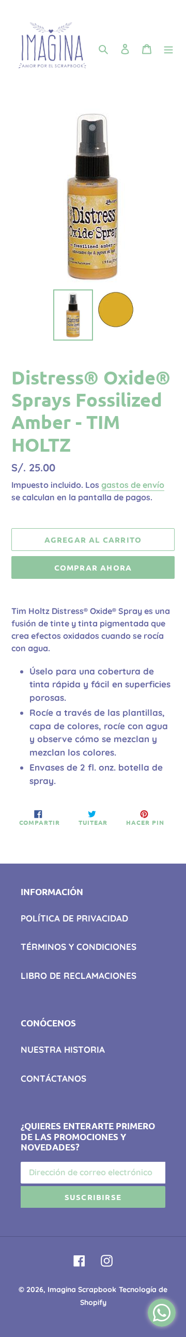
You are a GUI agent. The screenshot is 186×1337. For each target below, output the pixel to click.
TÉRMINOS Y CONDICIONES (78, 946)
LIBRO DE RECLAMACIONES (78, 975)
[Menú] (168, 48)
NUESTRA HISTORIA (63, 1049)
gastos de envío (132, 485)
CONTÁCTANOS (53, 1078)
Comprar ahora (93, 567)
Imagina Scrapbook (82, 1289)
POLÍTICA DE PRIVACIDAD (74, 918)
